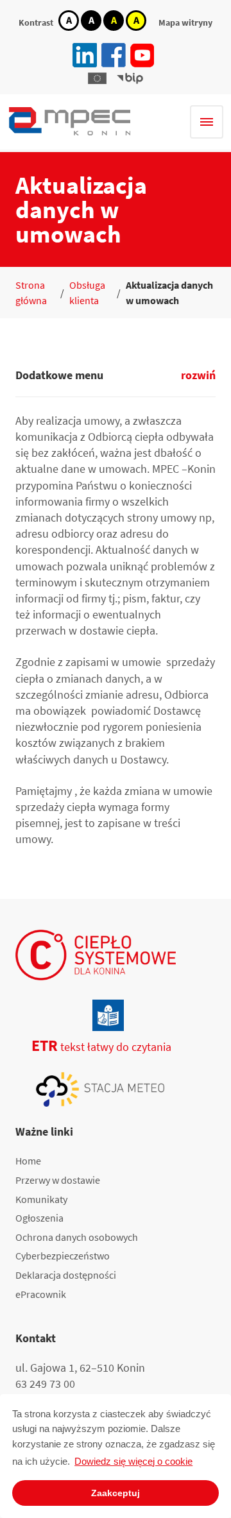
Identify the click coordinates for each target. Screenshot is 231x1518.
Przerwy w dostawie (57, 1179)
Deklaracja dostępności (65, 1274)
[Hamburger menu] (206, 122)
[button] (97, 78)
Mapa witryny (185, 22)
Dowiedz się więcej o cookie (133, 1461)
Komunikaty (41, 1199)
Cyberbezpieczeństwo (62, 1255)
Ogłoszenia (39, 1217)
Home (28, 1160)
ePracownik (40, 1294)
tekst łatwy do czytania (93, 1046)
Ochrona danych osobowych (76, 1237)
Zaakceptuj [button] (115, 1493)
